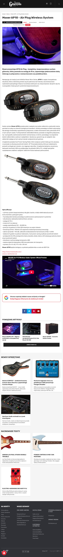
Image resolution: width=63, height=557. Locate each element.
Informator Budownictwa (23, 520)
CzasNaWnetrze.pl (21, 524)
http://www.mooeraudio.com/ (12, 252)
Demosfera (4, 527)
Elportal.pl (35, 536)
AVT (58, 551)
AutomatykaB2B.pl (37, 532)
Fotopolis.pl (51, 515)
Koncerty (3, 518)
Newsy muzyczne (5, 516)
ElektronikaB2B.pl (37, 529)
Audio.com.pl (36, 514)
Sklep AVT (45, 551)
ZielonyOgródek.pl (21, 522)
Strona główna (4, 510)
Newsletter (4, 538)
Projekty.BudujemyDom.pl (23, 516)
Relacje (3, 521)
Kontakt (3, 536)
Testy (2, 514)
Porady (3, 531)
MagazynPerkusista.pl (38, 518)
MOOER (28, 24)
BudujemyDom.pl (21, 514)
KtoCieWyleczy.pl (52, 523)
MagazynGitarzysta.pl (38, 516)
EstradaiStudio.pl (37, 520)
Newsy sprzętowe (5, 512)
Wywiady (3, 523)
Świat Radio (35, 538)
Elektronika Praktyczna (38, 534)
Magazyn (3, 533)
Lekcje (2, 529)
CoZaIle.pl (19, 518)
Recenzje (3, 525)
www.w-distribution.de (9, 254)
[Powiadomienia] (4, 553)
